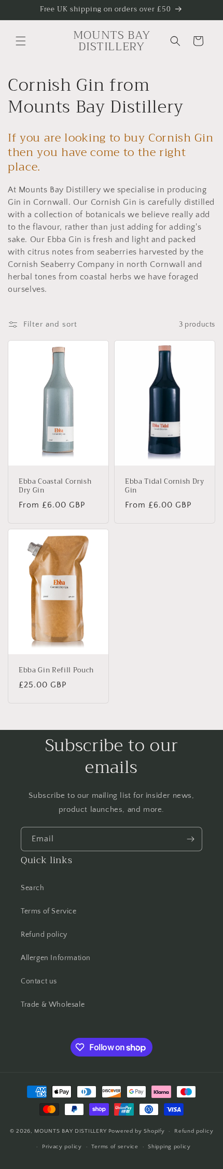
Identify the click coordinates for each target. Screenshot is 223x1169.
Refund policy (44, 935)
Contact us (39, 981)
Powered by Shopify (136, 1131)
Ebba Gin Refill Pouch (56, 670)
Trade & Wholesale (53, 1005)
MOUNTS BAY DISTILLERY (70, 1131)
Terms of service (114, 1147)
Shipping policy (169, 1147)
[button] (20, 41)
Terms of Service (49, 911)
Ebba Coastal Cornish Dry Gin (55, 487)
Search (33, 888)
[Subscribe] (190, 839)
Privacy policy (62, 1147)
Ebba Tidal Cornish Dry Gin (164, 487)
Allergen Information (56, 958)
